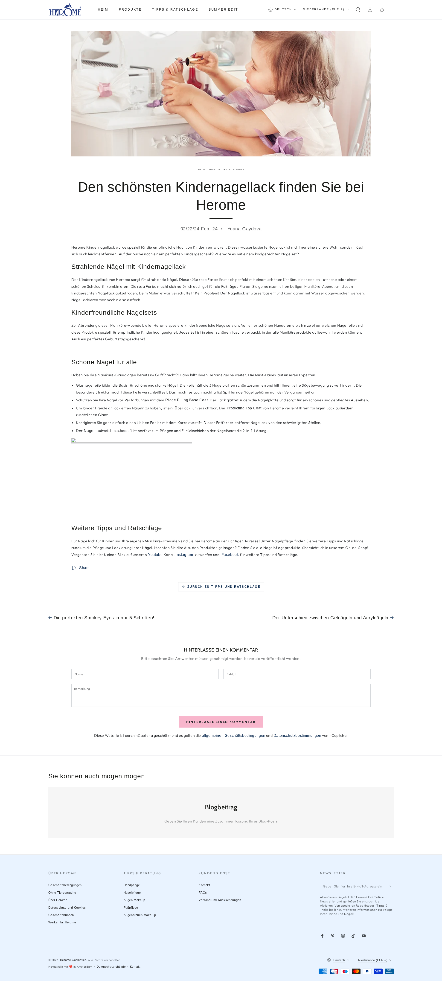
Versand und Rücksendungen (220, 900)
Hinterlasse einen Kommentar (221, 722)
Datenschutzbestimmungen (297, 735)
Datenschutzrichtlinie (111, 966)
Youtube (155, 555)
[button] (358, 10)
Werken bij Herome (62, 922)
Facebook (230, 555)
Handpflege (132, 885)
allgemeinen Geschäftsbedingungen (233, 735)
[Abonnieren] (391, 886)
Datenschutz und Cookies (67, 907)
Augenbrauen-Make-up (140, 915)
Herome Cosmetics (73, 960)
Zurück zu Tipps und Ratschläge (224, 586)
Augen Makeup (134, 900)
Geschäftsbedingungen (65, 885)
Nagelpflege (132, 892)
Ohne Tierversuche (62, 892)
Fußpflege (131, 907)
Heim (201, 169)
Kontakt (204, 885)
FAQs (203, 892)
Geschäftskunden (61, 915)
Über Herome (57, 900)
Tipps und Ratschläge (224, 169)
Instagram (184, 555)
